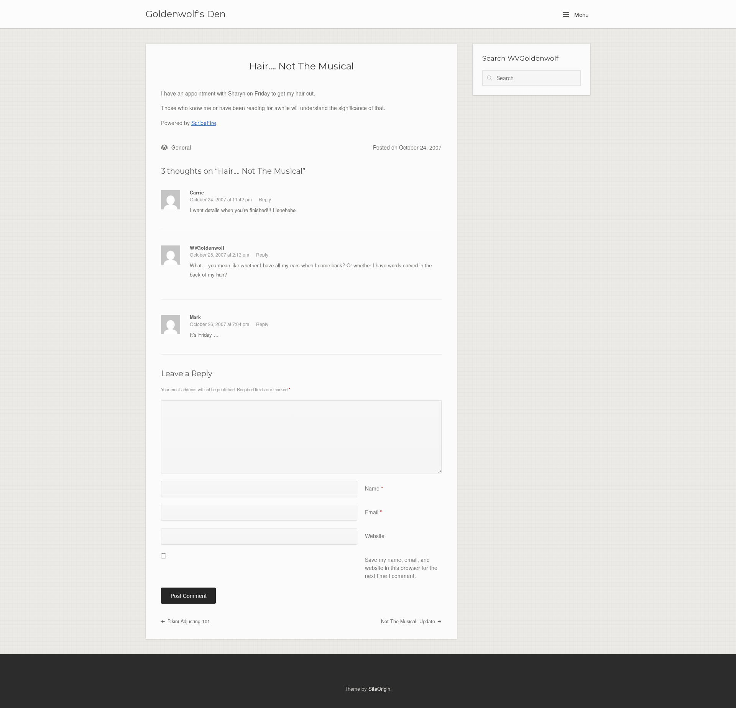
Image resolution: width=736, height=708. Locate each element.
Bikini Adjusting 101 (188, 621)
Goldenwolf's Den (186, 14)
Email (373, 512)
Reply (265, 199)
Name (374, 488)
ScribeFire (203, 123)
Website (374, 536)
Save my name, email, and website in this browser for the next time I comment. (401, 568)
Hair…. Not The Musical (301, 66)
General (181, 147)
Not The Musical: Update (409, 621)
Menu (580, 14)
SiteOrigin (379, 688)
